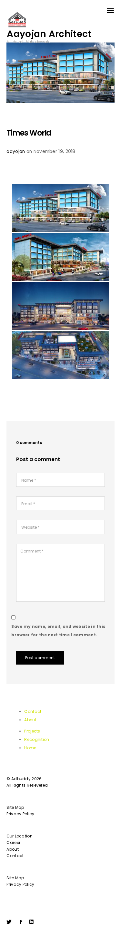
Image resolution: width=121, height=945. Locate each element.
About (30, 720)
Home (30, 748)
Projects (32, 731)
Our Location (19, 836)
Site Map (15, 807)
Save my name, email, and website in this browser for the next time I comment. (58, 631)
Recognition (36, 739)
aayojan (15, 151)
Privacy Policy (20, 814)
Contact (32, 711)
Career (13, 842)
